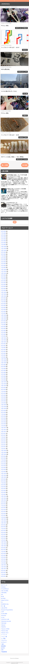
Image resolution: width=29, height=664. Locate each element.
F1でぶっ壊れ (5, 25)
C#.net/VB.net (5, 588)
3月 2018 (3, 422)
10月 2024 (3, 273)
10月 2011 (3, 568)
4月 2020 (3, 374)
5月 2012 (3, 555)
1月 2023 (3, 313)
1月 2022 (3, 336)
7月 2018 (3, 414)
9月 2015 (3, 479)
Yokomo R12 (4, 630)
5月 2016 (3, 463)
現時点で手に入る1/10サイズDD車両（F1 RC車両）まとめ (16, 189)
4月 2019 (3, 397)
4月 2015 (3, 488)
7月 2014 (3, 505)
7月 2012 (3, 551)
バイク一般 (4, 636)
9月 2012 (3, 547)
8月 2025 (3, 254)
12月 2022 (3, 315)
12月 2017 (3, 427)
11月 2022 (3, 317)
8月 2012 (3, 549)
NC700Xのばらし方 (12, 202)
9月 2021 (3, 343)
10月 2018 (3, 408)
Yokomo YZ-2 (4, 632)
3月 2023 (3, 309)
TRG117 (25, 28)
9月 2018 (3, 410)
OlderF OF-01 (4, 600)
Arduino (25, 49)
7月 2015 (3, 483)
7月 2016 (3, 460)
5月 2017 (3, 441)
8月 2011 (3, 572)
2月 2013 (3, 538)
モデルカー (4, 642)
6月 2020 (3, 370)
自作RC (3, 648)
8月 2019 (3, 389)
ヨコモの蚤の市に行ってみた (9, 91)
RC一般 (25, 93)
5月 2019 (3, 395)
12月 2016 (3, 450)
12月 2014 (3, 496)
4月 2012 (3, 557)
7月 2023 (3, 301)
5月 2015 (3, 486)
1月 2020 (3, 380)
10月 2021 (3, 341)
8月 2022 (3, 322)
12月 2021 (3, 338)
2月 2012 (3, 561)
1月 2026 (3, 244)
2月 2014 (3, 515)
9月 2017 (3, 433)
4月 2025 (3, 261)
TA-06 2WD (4, 613)
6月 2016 (3, 462)
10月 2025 (3, 250)
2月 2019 (3, 401)
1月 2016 (3, 471)
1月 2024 (3, 290)
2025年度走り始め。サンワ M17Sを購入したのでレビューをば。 (17, 175)
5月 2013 (3, 532)
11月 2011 (3, 566)
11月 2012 (3, 544)
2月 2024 (3, 288)
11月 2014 (3, 498)
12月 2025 (3, 246)
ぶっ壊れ (3, 638)
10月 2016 (3, 454)
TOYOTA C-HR (5, 619)
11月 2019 (3, 383)
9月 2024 (3, 275)
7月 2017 (3, 437)
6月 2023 (3, 303)
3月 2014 (3, 513)
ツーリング (4, 634)
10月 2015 (3, 477)
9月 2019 (3, 387)
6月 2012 (3, 553)
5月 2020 (3, 372)
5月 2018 (3, 418)
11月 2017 (3, 429)
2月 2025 (3, 265)
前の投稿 (24, 165)
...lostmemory (5, 4)
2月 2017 (3, 446)
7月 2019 (3, 391)
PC (26, 71)
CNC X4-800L (4, 590)
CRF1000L (4, 592)
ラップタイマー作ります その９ (10, 47)
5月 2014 (3, 509)
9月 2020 (3, 364)
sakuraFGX (4, 608)
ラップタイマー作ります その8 (10, 135)
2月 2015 (3, 492)
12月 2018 (3, 404)
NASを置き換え (5, 69)
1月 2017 (3, 448)
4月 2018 (3, 420)
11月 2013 (3, 521)
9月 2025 (3, 252)
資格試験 (3, 646)
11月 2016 (3, 452)
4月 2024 (3, 284)
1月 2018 (3, 425)
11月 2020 (3, 361)
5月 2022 (3, 328)
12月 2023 (3, 292)
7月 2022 (3, 324)
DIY (26, 137)
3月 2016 (3, 467)
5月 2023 (3, 305)
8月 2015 (3, 481)
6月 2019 (3, 393)
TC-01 (25, 159)
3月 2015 (3, 490)
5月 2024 (3, 282)
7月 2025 (3, 256)
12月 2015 (3, 473)
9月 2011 (3, 570)
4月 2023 (3, 307)
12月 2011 (3, 564)
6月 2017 (3, 439)
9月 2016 (3, 456)
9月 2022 (3, 320)
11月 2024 (3, 271)
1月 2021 (3, 357)
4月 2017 (3, 442)
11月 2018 (3, 406)
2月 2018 (3, 423)
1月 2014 (3, 517)
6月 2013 (3, 530)
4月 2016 (3, 465)
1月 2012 (3, 563)
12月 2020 (3, 359)
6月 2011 (3, 576)
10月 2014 (3, 500)
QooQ (17, 663)
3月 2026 (3, 240)
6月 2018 (3, 416)
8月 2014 (3, 503)
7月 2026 (3, 233)
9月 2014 (3, 502)
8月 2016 (3, 458)
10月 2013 (3, 523)
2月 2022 (3, 334)
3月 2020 (3, 376)
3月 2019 (3, 399)
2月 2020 (3, 378)
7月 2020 (3, 368)
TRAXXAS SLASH (6, 621)
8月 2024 (3, 277)
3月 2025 (3, 263)
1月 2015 (3, 494)
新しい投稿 (5, 165)
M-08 (2, 596)
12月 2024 (3, 269)
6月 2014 (3, 507)
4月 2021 (3, 353)
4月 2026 (3, 239)
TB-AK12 (3, 615)
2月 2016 (3, 469)
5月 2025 (3, 259)
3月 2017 (3, 444)
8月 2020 (3, 366)
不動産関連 (4, 651)
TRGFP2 (3, 627)
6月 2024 (3, 280)
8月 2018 (3, 412)
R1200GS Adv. (5, 604)
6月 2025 (3, 258)
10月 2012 (3, 545)
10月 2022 (3, 319)
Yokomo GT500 (5, 629)
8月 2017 (3, 435)
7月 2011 (3, 574)
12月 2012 (3, 542)
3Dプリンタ (18, 28)
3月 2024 (3, 286)
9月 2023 (3, 298)
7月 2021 (3, 347)
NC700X (3, 598)
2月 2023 (3, 311)
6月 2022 (3, 326)
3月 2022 (3, 332)
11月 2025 (3, 248)
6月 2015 (3, 484)
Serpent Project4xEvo (7, 609)
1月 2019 (3, 402)
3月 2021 (3, 355)
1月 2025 (3, 267)
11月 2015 (3, 475)
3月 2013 (3, 536)
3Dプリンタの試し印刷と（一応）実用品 (12, 157)
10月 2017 (3, 431)
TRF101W (3, 623)
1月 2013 (3, 540)
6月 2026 (3, 235)
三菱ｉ (3, 644)
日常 (2, 649)
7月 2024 (3, 279)
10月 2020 (3, 362)
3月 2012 (3, 559)
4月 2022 (3, 330)
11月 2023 (3, 294)
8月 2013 (3, 526)
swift (2, 611)
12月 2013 (3, 519)
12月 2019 (3, 381)
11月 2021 (3, 340)
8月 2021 (3, 345)
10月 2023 (3, 296)
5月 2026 (3, 237)
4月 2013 (3, 534)
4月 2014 (3, 511)
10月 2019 (3, 385)
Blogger (17, 658)
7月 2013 (3, 528)
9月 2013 (3, 524)
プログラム (4, 640)
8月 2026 (3, 231)
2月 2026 (3, 242)
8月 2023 (3, 300)
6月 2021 (3, 349)
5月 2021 (3, 351)
